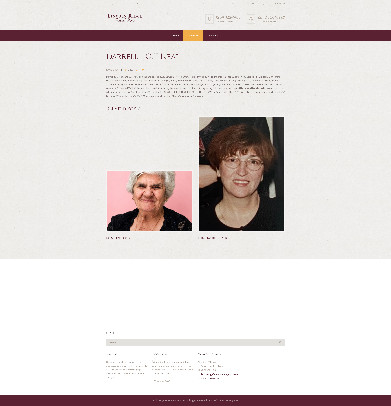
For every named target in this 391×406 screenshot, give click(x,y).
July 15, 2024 (112, 70)
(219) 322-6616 (228, 17)
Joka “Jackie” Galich (214, 238)
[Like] (143, 70)
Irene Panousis (118, 238)
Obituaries (193, 35)
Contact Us (213, 35)
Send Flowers (271, 17)
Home (176, 35)
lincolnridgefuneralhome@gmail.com (219, 374)
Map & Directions (210, 378)
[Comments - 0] (137, 70)
